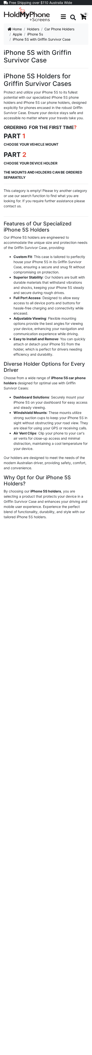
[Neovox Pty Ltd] (27, 14)
